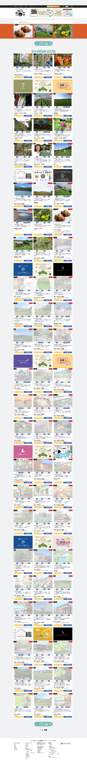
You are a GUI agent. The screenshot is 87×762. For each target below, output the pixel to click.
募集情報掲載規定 (52, 747)
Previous (14, 31)
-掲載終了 (39, 750)
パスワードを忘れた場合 (30, 752)
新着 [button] (34, 51)
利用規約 (50, 746)
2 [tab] (47, 17)
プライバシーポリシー (53, 748)
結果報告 (27, 753)
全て (15, 744)
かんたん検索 (43, 43)
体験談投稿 (28, 756)
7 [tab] (56, 17)
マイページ (31, 6)
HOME (15, 6)
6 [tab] (54, 17)
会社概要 (50, 744)
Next (72, 31)
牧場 (15, 747)
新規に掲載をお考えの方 (41, 744)
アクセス (50, 745)
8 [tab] (58, 17)
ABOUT (20, 6)
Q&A (26, 6)
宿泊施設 (15, 748)
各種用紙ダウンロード (41, 752)
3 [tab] (49, 17)
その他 (15, 749)
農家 (15, 745)
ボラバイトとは (40, 745)
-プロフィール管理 (29, 750)
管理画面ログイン (40, 748)
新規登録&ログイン (29, 749)
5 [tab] (52, 17)
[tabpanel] (52, 12)
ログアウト (28, 757)
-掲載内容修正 (39, 749)
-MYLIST (27, 751)
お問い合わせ (51, 754)
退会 (26, 758)
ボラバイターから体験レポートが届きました (27, 22)
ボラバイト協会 (51, 757)
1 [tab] (45, 17)
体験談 (67, 6)
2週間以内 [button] (51, 51)
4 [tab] (50, 17)
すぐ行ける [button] (41, 51)
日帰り (15, 746)
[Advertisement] (43, 2)
